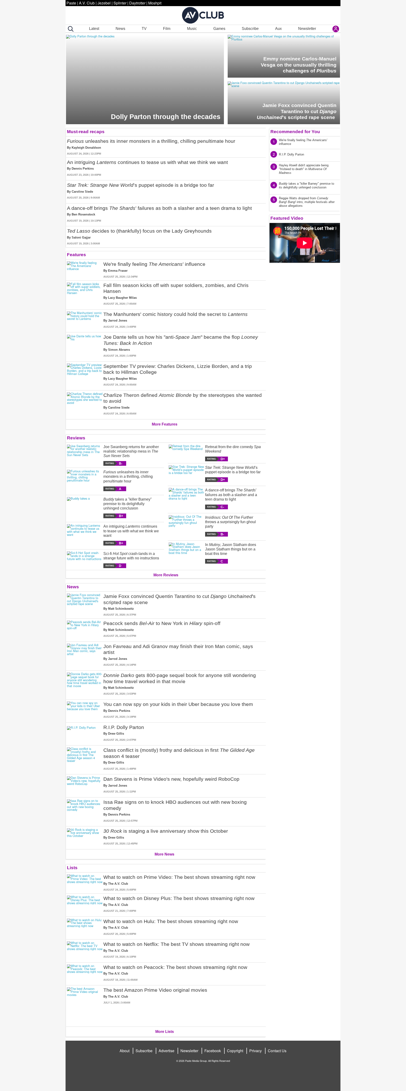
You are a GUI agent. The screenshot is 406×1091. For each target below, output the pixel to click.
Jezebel (104, 3)
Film (166, 29)
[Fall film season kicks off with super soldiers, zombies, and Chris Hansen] (84, 294)
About (124, 1050)
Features (76, 254)
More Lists (164, 1032)
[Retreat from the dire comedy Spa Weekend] (186, 453)
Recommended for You (295, 131)
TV (144, 29)
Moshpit (154, 3)
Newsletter (307, 29)
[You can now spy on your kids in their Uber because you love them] (84, 710)
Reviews (76, 437)
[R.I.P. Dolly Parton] (84, 733)
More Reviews (165, 575)
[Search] (70, 29)
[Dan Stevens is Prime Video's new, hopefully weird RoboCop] (84, 784)
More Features (164, 424)
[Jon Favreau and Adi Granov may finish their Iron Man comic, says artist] (84, 655)
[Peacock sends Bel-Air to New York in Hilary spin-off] (84, 629)
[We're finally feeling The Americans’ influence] (84, 270)
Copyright (235, 1050)
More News (164, 854)
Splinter (119, 3)
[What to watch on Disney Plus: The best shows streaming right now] (84, 904)
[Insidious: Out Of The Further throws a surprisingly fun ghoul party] (186, 526)
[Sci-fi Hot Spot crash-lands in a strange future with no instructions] (84, 559)
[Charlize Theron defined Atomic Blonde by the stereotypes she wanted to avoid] (84, 403)
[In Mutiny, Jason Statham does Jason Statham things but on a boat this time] (186, 553)
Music (192, 29)
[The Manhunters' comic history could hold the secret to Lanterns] (84, 320)
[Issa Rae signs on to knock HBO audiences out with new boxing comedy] (84, 810)
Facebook (212, 1050)
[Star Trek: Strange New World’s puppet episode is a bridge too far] (186, 473)
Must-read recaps (86, 131)
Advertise (166, 1050)
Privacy (255, 1050)
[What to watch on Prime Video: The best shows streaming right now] (84, 883)
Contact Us (277, 1050)
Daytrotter (137, 3)
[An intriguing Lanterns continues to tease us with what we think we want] (84, 535)
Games (219, 29)
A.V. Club (87, 3)
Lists (72, 867)
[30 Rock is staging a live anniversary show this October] (84, 836)
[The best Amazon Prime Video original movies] (84, 1005)
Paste (71, 3)
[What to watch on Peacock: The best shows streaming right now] (84, 973)
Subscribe (250, 29)
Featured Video (286, 218)
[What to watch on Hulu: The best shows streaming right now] (84, 927)
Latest (94, 29)
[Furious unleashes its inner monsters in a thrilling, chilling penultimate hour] (84, 480)
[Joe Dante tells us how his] (84, 345)
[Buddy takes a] (84, 507)
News (120, 29)
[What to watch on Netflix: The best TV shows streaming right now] (84, 950)
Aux (278, 29)
